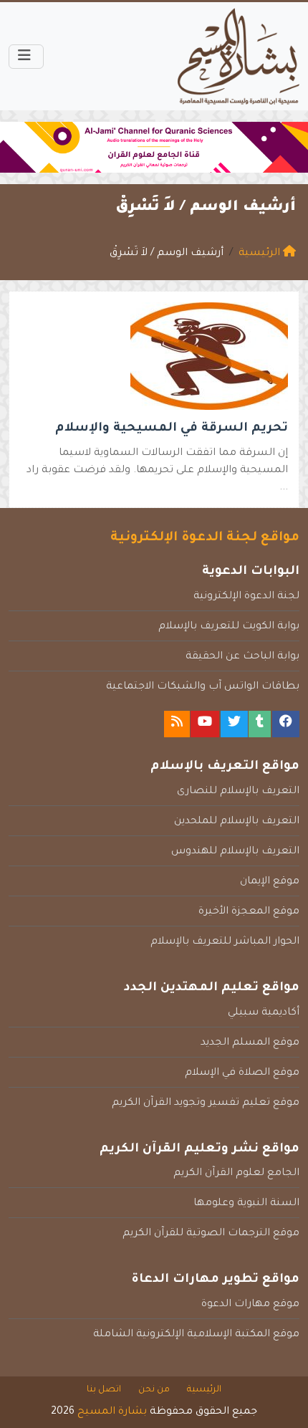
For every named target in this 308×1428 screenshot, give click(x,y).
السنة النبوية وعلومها (246, 1203)
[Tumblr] (260, 724)
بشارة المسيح (112, 1412)
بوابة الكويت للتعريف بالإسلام (228, 627)
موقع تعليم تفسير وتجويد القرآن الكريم (205, 1103)
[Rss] (177, 724)
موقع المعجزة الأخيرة (248, 912)
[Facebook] (285, 724)
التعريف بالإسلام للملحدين (236, 822)
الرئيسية (204, 1390)
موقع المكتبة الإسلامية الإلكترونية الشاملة (196, 1335)
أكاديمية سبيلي (263, 1013)
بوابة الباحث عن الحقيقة (242, 657)
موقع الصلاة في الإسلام (242, 1073)
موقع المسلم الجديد (250, 1043)
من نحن (154, 1390)
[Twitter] (234, 724)
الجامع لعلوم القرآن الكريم (236, 1173)
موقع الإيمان (269, 882)
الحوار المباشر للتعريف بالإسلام (224, 942)
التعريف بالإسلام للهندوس (235, 852)
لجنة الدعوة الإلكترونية (246, 597)
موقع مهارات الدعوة (250, 1304)
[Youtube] (205, 724)
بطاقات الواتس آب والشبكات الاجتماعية (202, 687)
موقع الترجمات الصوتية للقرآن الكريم (210, 1234)
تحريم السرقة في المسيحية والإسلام (171, 429)
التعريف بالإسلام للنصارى (238, 791)
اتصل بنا (104, 1390)
